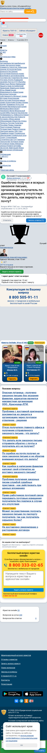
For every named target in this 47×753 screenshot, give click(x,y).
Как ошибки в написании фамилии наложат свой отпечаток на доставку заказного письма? (22, 469)
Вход (4, 26)
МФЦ (8, 113)
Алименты (4, 67)
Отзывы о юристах (9, 659)
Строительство (6, 140)
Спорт (3, 137)
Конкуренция (13, 98)
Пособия (4, 125)
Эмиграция (14, 148)
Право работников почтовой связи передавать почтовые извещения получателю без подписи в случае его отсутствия (22, 499)
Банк (19, 69)
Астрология (12, 69)
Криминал (11, 104)
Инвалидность (6, 92)
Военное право (17, 74)
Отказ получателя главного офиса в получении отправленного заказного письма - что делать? (23, 430)
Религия (21, 129)
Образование (6, 121)
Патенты (4, 123)
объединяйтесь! (24, 6)
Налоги (14, 113)
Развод (15, 129)
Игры (2, 90)
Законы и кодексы (9, 672)
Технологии (5, 142)
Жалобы (22, 82)
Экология (4, 148)
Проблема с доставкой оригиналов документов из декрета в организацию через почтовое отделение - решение (23, 416)
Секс (20, 131)
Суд (15, 140)
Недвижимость (7, 115)
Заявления (5, 88)
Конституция (6, 100)
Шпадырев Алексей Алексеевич (13, 257)
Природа (16, 127)
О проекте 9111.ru (8, 676)
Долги (11, 80)
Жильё (13, 84)
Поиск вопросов (8, 668)
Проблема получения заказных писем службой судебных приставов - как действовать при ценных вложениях (21, 484)
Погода (11, 123)
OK (21, 745)
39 (18, 610)
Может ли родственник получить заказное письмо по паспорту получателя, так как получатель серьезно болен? (21, 515)
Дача (25, 78)
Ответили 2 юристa (10, 409)
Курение (4, 107)
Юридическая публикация (11, 150)
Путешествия (6, 129)
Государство (5, 78)
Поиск (30, 343)
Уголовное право (7, 144)
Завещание (20, 84)
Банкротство (6, 71)
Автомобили (5, 63)
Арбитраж (22, 67)
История (4, 98)
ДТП (16, 82)
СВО (16, 131)
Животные (5, 84)
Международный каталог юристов (16, 655)
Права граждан (14, 125)
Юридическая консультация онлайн (15, 8)
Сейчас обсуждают (27, 31)
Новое (8, 35)
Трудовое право (17, 142)
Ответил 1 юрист (9, 425)
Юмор (21, 148)
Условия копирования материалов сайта (25, 721)
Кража (25, 102)
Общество (16, 121)
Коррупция (11, 102)
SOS (41, 35)
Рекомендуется (6, 247)
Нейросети (18, 115)
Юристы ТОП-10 (9, 31)
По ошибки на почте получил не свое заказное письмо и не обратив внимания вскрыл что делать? (23, 456)
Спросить (12, 379)
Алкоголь (13, 67)
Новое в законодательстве (14, 116)
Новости (21, 117)
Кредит (3, 104)
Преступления (6, 127)
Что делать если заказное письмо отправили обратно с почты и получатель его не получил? (22, 443)
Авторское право (13, 65)
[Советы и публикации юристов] (2, 2)
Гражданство (17, 78)
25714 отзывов (6, 263)
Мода (12, 111)
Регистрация (39, 343)
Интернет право (20, 96)
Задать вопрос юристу (11, 272)
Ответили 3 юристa (10, 477)
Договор (4, 80)
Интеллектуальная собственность (8, 95)
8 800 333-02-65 (25, 565)
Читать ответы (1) (36, 220)
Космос (19, 102)
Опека (24, 121)
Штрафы (17, 146)
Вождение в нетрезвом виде (12, 76)
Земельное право (17, 88)
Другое (11, 82)
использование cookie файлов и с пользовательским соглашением (21, 738)
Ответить (7, 220)
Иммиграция (10, 90)
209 (20, 615)
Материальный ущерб (17, 107)
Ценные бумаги (7, 146)
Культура (20, 104)
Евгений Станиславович (18, 176)
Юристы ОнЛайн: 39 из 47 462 (14, 343)
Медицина (4, 109)
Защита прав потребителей (12, 86)
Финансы (19, 144)
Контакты (5, 680)
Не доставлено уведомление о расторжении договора (20, 529)
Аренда (3, 69)
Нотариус (4, 119)
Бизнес (15, 71)
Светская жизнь (7, 131)
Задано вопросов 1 (14, 178)
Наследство (22, 113)
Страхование (11, 137)
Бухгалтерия (5, 74)
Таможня (21, 140)
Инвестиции (18, 92)
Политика (19, 123)
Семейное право (7, 133)
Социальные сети (18, 135)
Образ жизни (14, 119)
